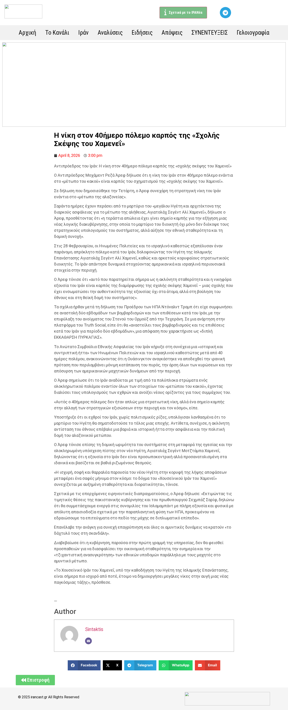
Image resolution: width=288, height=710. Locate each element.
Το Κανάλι (57, 32)
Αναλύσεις (110, 32)
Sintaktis (94, 629)
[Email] (88, 641)
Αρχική (27, 32)
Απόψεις (172, 32)
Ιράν (83, 32)
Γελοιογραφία (253, 32)
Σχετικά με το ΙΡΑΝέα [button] (185, 12)
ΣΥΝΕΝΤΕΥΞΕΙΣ (209, 32)
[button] (84, 665)
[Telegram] (225, 12)
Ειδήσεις (142, 32)
